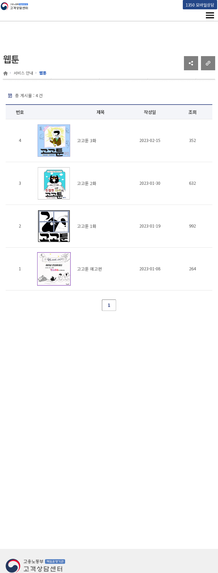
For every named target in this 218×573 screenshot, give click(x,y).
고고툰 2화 (86, 183)
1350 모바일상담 (200, 5)
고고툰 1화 (86, 226)
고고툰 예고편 (89, 269)
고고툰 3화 (86, 140)
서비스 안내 (23, 73)
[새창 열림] (191, 68)
